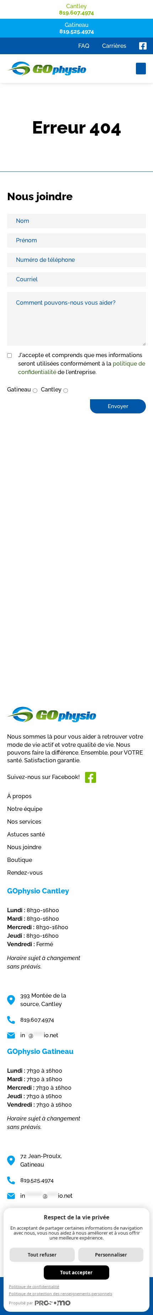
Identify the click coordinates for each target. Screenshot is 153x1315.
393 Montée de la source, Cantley (43, 1000)
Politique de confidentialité (34, 1286)
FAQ (83, 46)
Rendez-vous (25, 872)
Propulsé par (21, 1302)
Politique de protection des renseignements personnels (60, 1293)
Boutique (19, 860)
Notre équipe (24, 809)
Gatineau (19, 389)
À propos (19, 796)
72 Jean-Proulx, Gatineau (41, 1160)
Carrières (114, 46)
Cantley (51, 389)
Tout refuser (42, 1255)
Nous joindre (24, 847)
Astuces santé (26, 834)
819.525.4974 (37, 1180)
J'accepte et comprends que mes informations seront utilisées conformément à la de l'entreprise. (81, 364)
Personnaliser (111, 1255)
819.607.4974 (37, 1019)
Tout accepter (76, 1272)
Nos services (24, 821)
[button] (141, 68)
